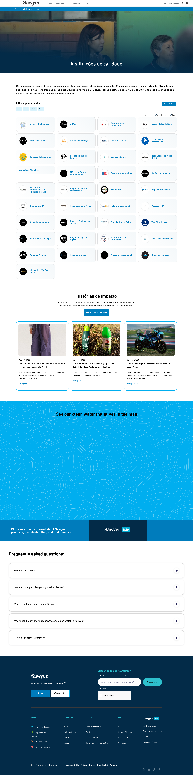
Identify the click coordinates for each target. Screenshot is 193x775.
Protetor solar (41, 742)
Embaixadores (70, 732)
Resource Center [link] (150, 742)
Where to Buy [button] (60, 693)
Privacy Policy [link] (88, 765)
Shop (164, 3)
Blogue (66, 727)
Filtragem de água (42, 727)
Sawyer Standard (125, 732)
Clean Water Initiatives (95, 727)
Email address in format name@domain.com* (112, 676)
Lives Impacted (92, 738)
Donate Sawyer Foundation (97, 743)
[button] (49, 3)
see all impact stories (96, 313)
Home (17, 9)
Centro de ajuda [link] (149, 726)
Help (86, 3)
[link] (31, 3)
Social (66, 743)
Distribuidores (124, 738)
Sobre (120, 727)
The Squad (68, 738)
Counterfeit (102, 765)
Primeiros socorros (43, 747)
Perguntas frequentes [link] (152, 731)
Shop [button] (40, 693)
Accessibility (72, 765)
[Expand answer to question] (176, 570)
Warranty (114, 765)
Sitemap (53, 765)
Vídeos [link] (146, 737)
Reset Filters (170, 104)
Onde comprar (174, 3)
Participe (89, 732)
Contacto (122, 743)
